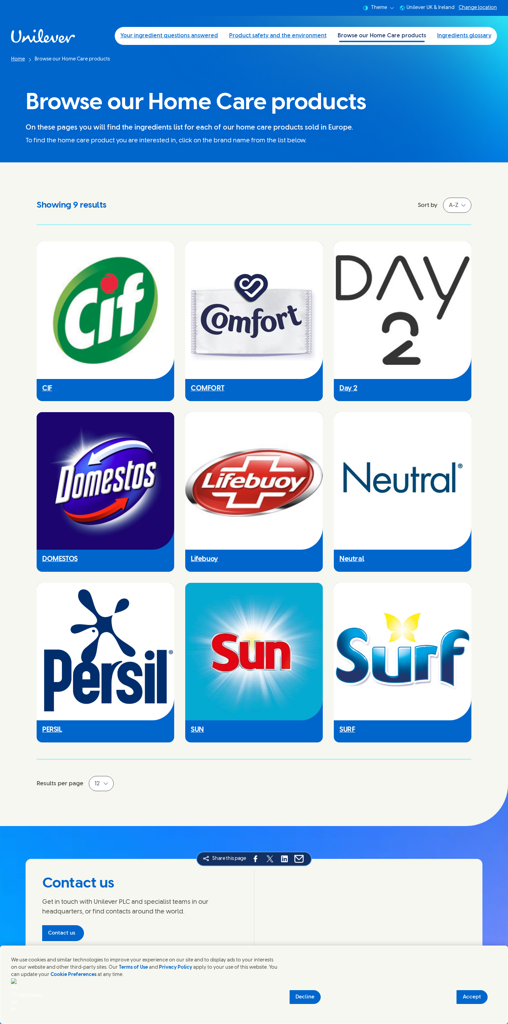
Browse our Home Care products (382, 36)
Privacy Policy (175, 967)
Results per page (60, 783)
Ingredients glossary (464, 36)
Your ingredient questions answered (169, 36)
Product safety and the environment (278, 36)
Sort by (428, 205)
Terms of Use (133, 967)
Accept (472, 997)
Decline (304, 997)
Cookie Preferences (73, 974)
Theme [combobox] (379, 7)
